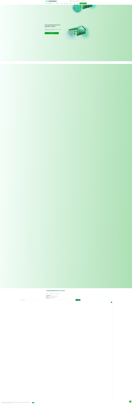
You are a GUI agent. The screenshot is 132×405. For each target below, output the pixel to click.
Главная (47, 293)
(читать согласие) (122, 397)
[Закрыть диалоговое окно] (130, 385)
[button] (83, 3)
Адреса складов (52, 293)
